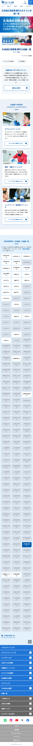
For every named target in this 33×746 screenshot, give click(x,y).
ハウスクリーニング (8, 647)
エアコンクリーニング (8, 652)
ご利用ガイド (5, 698)
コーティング (5, 683)
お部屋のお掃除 (6, 678)
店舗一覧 (4, 693)
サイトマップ (16, 736)
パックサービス (6, 658)
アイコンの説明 (27, 56)
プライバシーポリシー (16, 733)
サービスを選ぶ (9, 61)
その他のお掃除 (6, 688)
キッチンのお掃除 (7, 673)
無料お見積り (26, 249)
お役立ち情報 (5, 703)
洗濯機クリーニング (8, 668)
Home (16, 726)
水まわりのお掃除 (7, 663)
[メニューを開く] (30, 2)
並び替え (22, 61)
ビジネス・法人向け (8, 714)
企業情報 (16, 729)
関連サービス (5, 709)
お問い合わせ (16, 740)
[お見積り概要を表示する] (25, 2)
